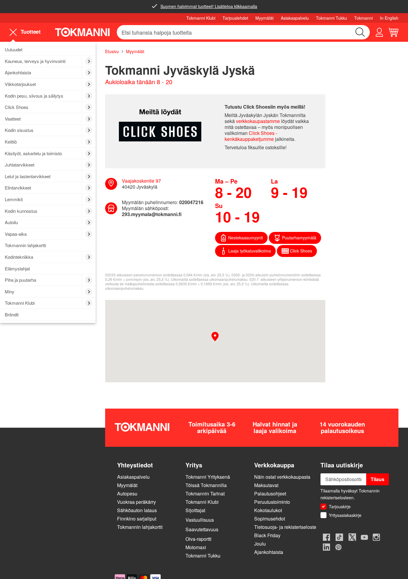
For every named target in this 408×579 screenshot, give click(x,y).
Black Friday (267, 535)
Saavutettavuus (201, 529)
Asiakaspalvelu (295, 18)
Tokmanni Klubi (200, 18)
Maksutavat (266, 485)
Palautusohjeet (270, 493)
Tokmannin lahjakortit (139, 526)
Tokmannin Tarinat (205, 493)
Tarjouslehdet (235, 18)
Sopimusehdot (269, 518)
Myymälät (264, 18)
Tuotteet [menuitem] (29, 32)
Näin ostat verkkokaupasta (282, 476)
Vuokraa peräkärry (136, 501)
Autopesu (127, 493)
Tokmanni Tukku (331, 18)
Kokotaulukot (268, 510)
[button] (379, 32)
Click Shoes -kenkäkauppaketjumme (251, 136)
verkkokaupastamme (258, 121)
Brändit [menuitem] (12, 314)
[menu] (27, 32)
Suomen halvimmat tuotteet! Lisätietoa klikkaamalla (208, 6)
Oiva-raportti (198, 538)
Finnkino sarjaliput (136, 518)
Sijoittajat (195, 510)
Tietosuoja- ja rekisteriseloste (285, 526)
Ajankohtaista (268, 552)
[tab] (149, 465)
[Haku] (360, 32)
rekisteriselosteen (337, 498)
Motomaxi (195, 547)
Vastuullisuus (199, 519)
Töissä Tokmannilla (206, 485)
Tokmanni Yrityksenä (207, 476)
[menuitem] (48, 50)
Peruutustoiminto (272, 501)
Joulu (260, 543)
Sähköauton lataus (137, 510)
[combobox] (243, 32)
